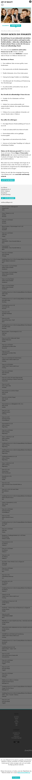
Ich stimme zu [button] (16, 777)
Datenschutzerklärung (23, 772)
